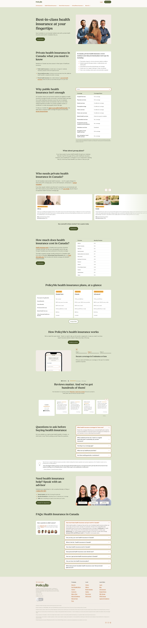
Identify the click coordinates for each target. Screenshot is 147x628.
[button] (93, 89)
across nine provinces (42, 111)
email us (42, 526)
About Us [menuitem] (87, 5)
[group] (82, 407)
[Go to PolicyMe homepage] (39, 2)
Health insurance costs (42, 247)
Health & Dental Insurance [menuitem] (50, 5)
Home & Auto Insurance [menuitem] (64, 5)
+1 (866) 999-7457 (41, 491)
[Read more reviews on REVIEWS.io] (46, 411)
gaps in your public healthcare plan (58, 108)
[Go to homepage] (42, 585)
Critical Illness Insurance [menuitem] (77, 5)
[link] (73, 585)
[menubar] (63, 5)
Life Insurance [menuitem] (39, 5)
